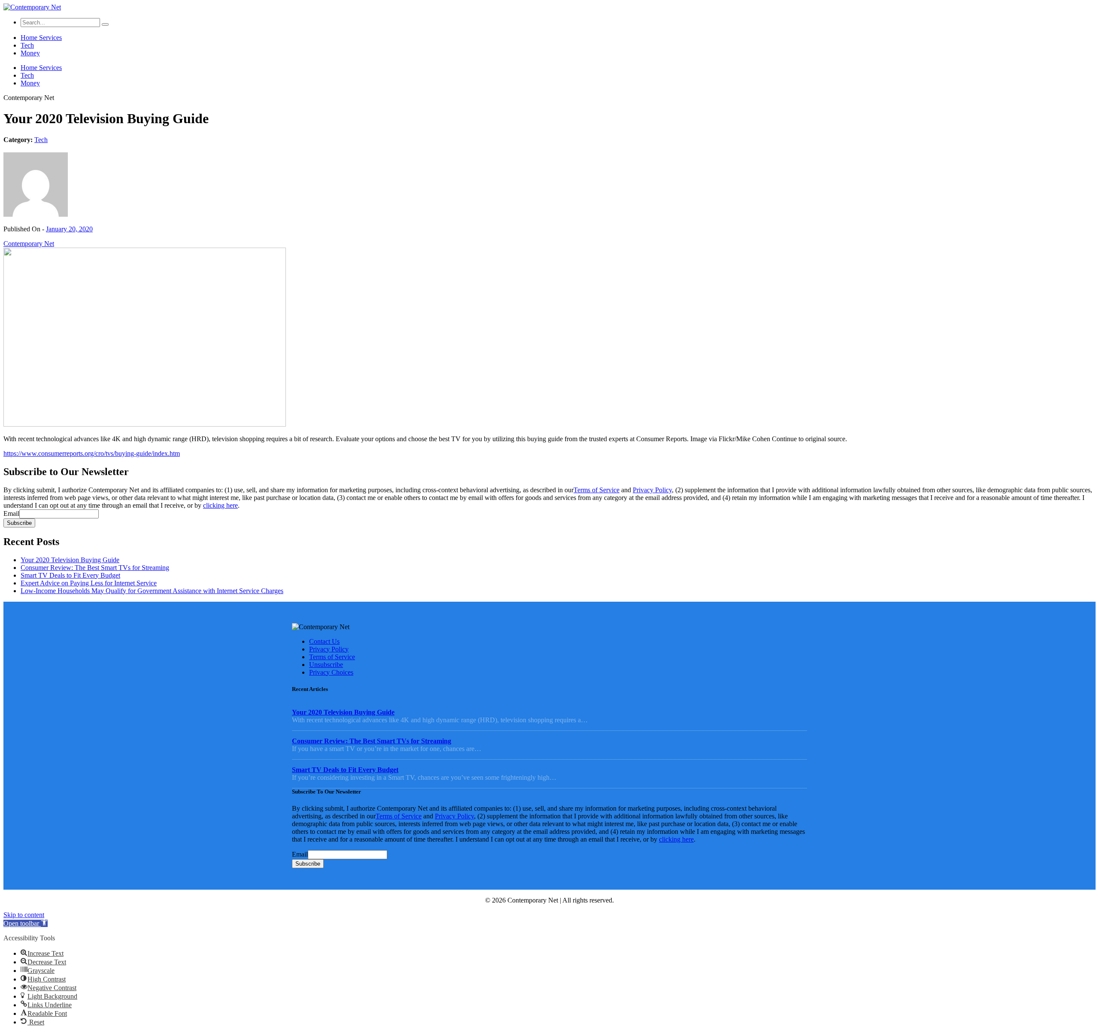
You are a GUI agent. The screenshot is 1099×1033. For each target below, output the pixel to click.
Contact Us (324, 641)
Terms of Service (596, 490)
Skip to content (23, 914)
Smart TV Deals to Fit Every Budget (70, 575)
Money (30, 53)
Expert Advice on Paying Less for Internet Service (89, 583)
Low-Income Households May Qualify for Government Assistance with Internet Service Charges (152, 590)
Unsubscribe (326, 664)
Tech (27, 45)
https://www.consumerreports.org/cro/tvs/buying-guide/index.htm (91, 453)
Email (11, 513)
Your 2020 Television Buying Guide (70, 559)
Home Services (41, 37)
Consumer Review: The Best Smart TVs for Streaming (95, 567)
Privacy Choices (331, 672)
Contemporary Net (28, 243)
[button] (25, 923)
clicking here (220, 505)
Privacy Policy (652, 490)
